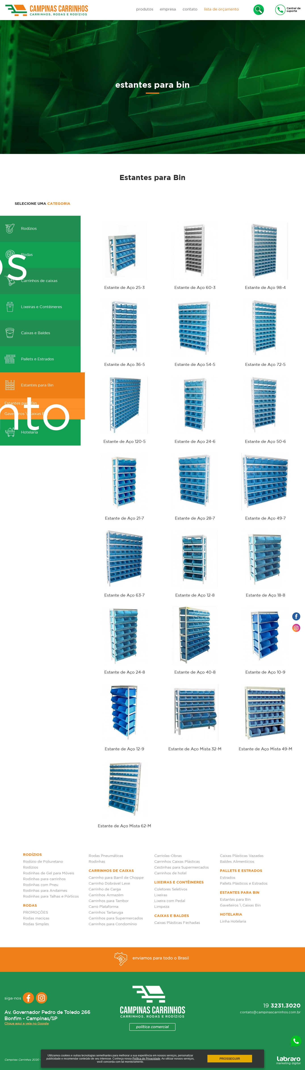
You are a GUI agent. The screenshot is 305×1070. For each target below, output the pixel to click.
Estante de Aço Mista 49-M (265, 749)
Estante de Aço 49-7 (265, 518)
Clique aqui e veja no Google (26, 1023)
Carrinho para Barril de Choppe (116, 877)
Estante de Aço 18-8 (265, 595)
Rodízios (28, 228)
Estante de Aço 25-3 (124, 288)
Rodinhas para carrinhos (44, 879)
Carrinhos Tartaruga (106, 912)
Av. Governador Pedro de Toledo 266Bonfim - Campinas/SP (47, 1015)
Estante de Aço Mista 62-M (124, 826)
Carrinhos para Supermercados (116, 918)
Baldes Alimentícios (237, 861)
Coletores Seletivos (170, 889)
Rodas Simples (36, 924)
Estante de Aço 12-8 (195, 595)
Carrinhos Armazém (106, 895)
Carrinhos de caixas (38, 281)
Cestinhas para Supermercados (181, 867)
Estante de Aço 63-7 (124, 595)
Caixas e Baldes (35, 333)
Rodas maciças (36, 918)
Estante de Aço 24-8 (124, 672)
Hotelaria (231, 914)
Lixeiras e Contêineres (41, 307)
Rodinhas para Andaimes (45, 890)
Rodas (26, 255)
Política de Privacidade (146, 1058)
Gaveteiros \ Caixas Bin (240, 905)
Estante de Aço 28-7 (195, 518)
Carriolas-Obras (168, 856)
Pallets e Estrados (37, 359)
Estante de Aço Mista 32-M (194, 749)
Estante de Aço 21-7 (124, 518)
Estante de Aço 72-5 (265, 365)
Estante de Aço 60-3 (194, 288)
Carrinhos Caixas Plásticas (177, 861)
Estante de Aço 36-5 (124, 365)
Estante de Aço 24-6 (195, 442)
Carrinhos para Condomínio (113, 924)
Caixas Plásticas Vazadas (241, 856)
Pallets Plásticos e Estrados (243, 883)
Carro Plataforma (103, 906)
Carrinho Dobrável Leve (109, 883)
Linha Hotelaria (233, 921)
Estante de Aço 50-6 (265, 442)
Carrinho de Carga (105, 889)
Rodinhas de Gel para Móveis (48, 873)
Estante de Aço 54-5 (195, 365)
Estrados (227, 877)
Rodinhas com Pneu (40, 885)
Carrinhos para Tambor (109, 901)
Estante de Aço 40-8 (194, 672)
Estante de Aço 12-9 (124, 749)
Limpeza (161, 906)
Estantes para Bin (36, 385)
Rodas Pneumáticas (106, 856)
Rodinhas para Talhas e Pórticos (51, 896)
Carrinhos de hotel (170, 873)
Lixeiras (160, 895)
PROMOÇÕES (35, 912)
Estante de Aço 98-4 (265, 288)
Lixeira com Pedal (169, 901)
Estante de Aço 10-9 (265, 672)
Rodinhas (97, 861)
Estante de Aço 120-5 (124, 442)
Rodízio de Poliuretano (43, 861)
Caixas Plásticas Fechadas (177, 923)
